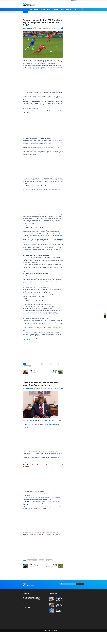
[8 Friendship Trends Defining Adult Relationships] (51, 599)
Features (36, 9)
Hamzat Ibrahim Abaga (41, 388)
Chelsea (24, 247)
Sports (62, 9)
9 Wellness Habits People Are (59, 605)
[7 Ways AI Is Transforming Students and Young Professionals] (51, 610)
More (75, 9)
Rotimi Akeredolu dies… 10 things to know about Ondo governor (43, 532)
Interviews (68, 9)
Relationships (55, 9)
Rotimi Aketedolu (49, 560)
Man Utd (54, 67)
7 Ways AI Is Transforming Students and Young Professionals (38, 11)
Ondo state (41, 560)
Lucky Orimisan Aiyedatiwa (32, 560)
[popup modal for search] (82, 9)
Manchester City (28, 332)
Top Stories (29, 28)
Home (31, 9)
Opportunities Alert (45, 9)
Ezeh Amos (39, 28)
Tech (56, 609)
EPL (56, 60)
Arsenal (60, 235)
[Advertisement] (64, 5)
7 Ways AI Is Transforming (59, 611)
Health (57, 603)
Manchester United (27, 366)
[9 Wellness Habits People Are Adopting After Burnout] (51, 605)
